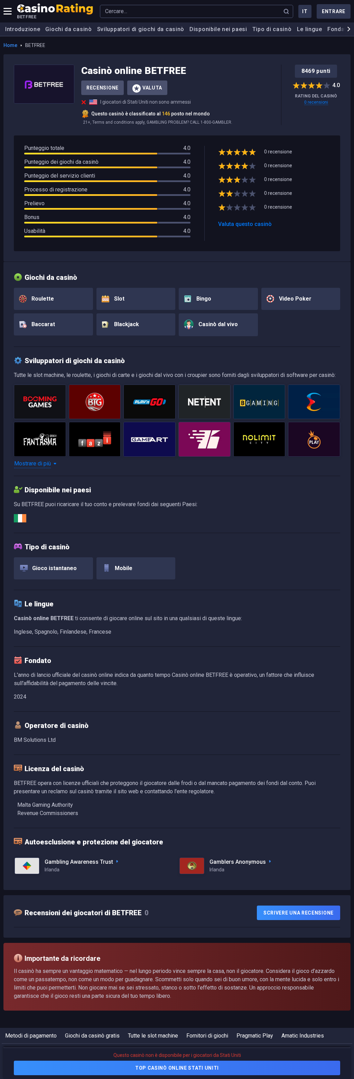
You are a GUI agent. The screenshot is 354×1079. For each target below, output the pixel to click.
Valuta (152, 88)
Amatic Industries (302, 1035)
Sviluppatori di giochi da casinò (140, 29)
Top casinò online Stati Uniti (177, 1068)
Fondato (338, 29)
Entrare (333, 11)
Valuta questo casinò (245, 224)
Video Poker (294, 298)
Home (10, 45)
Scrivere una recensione (298, 913)
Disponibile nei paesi (218, 29)
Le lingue (309, 29)
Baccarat (42, 324)
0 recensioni (316, 102)
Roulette (42, 298)
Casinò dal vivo (217, 324)
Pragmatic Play (254, 1035)
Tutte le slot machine (153, 1035)
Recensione (102, 88)
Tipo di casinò (272, 29)
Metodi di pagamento (31, 1035)
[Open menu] (7, 11)
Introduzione (22, 29)
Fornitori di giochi (207, 1035)
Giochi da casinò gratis (92, 1035)
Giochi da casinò (68, 29)
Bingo (203, 298)
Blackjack (126, 324)
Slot (118, 298)
